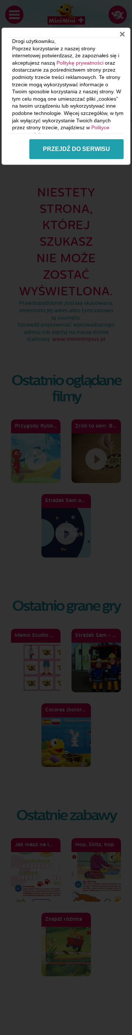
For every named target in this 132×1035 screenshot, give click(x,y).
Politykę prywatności (79, 63)
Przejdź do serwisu (76, 149)
